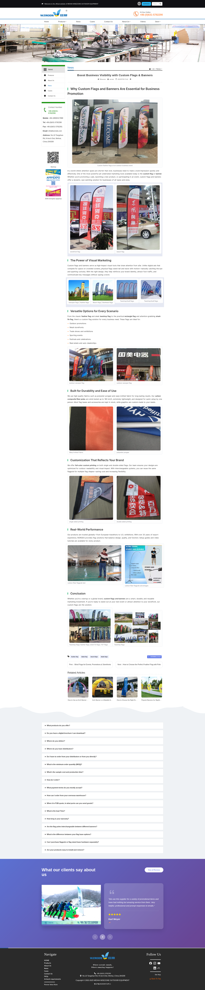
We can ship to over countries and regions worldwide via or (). (90, 742)
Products (61, 22)
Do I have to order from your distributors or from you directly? (72, 757)
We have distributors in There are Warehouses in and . (101, 750)
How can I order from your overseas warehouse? (66, 795)
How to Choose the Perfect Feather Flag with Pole (142, 664)
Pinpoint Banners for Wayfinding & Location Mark (157, 700)
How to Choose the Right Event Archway (130, 700)
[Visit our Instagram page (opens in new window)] (155, 966)
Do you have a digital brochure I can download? (66, 733)
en (153, 69)
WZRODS (146, 4)
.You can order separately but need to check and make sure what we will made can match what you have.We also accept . (84, 843)
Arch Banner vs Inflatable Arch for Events (106, 700)
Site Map (158, 978)
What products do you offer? (58, 725)
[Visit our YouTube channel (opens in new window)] (159, 966)
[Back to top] (200, 975)
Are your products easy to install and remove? (65, 850)
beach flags (94, 657)
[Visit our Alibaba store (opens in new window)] (159, 971)
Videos (143, 22)
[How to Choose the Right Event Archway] (127, 687)
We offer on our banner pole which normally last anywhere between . (83, 820)
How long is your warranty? (58, 819)
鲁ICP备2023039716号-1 (102, 987)
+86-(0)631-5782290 (151, 14)
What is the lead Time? (56, 811)
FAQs (46, 980)
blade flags (104, 657)
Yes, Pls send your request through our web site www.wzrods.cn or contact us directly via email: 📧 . (81, 734)
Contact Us (108, 22)
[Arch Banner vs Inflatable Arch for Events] (102, 687)
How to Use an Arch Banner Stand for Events (83, 700)
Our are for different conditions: (68, 835)
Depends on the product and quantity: (63, 812)
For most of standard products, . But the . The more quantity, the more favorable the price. (100, 765)
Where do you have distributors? (60, 749)
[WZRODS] (54, 13)
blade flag (84, 657)
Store (157, 22)
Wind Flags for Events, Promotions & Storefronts (92, 664)
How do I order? (53, 780)
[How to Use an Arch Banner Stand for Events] (78, 687)
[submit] (160, 4)
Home (46, 22)
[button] (139, 3)
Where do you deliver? (56, 741)
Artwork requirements (52, 982)
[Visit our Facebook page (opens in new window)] (151, 966)
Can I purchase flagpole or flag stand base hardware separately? (73, 842)
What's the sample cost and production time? (65, 772)
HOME (46, 964)
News (78, 22)
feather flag (74, 657)
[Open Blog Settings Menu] (200, 981)
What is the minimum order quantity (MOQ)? (64, 764)
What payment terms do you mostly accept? (64, 788)
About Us (125, 22)
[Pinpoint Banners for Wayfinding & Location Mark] (151, 687)
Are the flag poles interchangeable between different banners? (72, 826)
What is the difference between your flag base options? (69, 834)
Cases (92, 22)
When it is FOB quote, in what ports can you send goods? (70, 803)
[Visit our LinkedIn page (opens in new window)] (155, 971)
